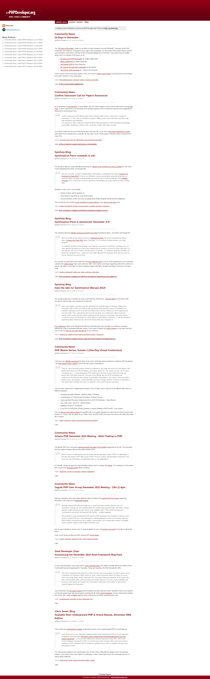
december (95, 80)
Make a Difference (66, 61)
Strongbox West (72, 468)
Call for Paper (68, 264)
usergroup (70, 471)
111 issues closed (75, 591)
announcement (90, 140)
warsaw (70, 334)
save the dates (110, 299)
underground (64, 660)
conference (106, 206)
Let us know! (94, 535)
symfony (93, 334)
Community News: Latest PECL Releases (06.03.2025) (23, 66)
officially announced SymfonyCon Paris (84, 233)
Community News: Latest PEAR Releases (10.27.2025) (23, 49)
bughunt (80, 599)
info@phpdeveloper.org (119, 677)
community (76, 80)
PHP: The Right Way (111, 28)
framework (86, 599)
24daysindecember (66, 80)
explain (88, 539)
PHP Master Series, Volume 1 (68, 363)
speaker (75, 206)
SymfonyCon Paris (96, 238)
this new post (72, 106)
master (74, 420)
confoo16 (63, 140)
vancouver (69, 140)
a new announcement (92, 565)
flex (81, 539)
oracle (71, 660)
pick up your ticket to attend (70, 412)
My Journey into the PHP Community (73, 67)
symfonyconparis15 (66, 206)
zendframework (65, 599)
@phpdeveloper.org (13, 29)
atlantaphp (63, 471)
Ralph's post (76, 595)
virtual (61, 420)
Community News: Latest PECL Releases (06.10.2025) (23, 63)
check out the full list (104, 74)
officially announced (72, 361)
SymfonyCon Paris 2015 (74, 240)
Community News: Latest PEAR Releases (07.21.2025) (23, 54)
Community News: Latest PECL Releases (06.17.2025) (23, 60)
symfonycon (77, 272)
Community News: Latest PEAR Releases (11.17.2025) (23, 43)
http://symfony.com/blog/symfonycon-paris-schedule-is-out (83, 210)
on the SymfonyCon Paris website (87, 202)
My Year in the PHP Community (71, 59)
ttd (78, 539)
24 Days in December (66, 48)
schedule (92, 206)
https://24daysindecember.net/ (71, 84)
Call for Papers (111, 328)
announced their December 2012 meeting (92, 447)
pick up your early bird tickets (76, 331)
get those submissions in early (119, 131)
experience (88, 80)
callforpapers (80, 140)
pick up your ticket (110, 202)
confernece (100, 334)
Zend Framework (106, 593)
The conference (60, 326)
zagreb (62, 539)
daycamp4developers (84, 420)
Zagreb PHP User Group (110, 498)
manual (75, 660)
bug (91, 599)
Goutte (110, 465)
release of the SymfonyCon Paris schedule (107, 166)
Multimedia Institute (81, 500)
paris (82, 272)
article (82, 80)
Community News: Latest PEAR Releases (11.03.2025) (23, 46)
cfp (75, 140)
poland (80, 334)
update (92, 660)
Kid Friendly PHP (66, 64)
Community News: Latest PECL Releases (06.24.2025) (23, 57)
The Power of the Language (70, 70)
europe (75, 334)
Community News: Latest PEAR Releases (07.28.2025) (23, 51)
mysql (84, 539)
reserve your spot (109, 529)
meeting (84, 471)
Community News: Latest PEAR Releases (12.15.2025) (23, 40)
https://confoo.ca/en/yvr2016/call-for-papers (78, 144)
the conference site (95, 261)
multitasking (91, 471)
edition (87, 660)
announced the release (74, 629)
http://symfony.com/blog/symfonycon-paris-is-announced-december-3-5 (88, 276)
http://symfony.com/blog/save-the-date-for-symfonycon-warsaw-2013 (87, 339)
